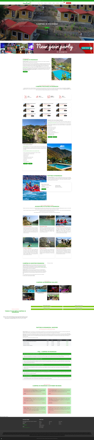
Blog (49, 422)
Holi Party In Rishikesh (53, 435)
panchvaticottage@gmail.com (26, 427)
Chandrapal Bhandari (55, 438)
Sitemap (60, 422)
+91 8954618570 (30, 0)
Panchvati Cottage (56, 210)
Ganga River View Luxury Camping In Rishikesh (55, 120)
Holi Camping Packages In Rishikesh (60, 435)
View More (47, 27)
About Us (40, 421)
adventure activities (38, 212)
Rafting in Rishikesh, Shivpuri (47, 327)
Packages (40, 422)
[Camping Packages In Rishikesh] (28, 296)
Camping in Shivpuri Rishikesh (33, 263)
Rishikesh (24, 63)
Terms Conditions (41, 427)
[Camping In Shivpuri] (65, 293)
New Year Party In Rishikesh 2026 (33, 435)
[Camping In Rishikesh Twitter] (62, 0)
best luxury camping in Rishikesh (35, 146)
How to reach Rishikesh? (28, 375)
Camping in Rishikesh (47, 24)
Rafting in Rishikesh (54, 175)
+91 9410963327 (26, 0)
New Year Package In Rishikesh (41, 435)
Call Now (30, 163)
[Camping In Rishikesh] (41, 293)
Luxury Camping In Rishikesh (27, 144)
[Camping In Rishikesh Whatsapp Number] (5, 438)
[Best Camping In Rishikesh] (27, 3)
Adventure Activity (41, 426)
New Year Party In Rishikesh (47, 435)
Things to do (50, 421)
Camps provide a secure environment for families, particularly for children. (37, 370)
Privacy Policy (60, 421)
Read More (25, 71)
